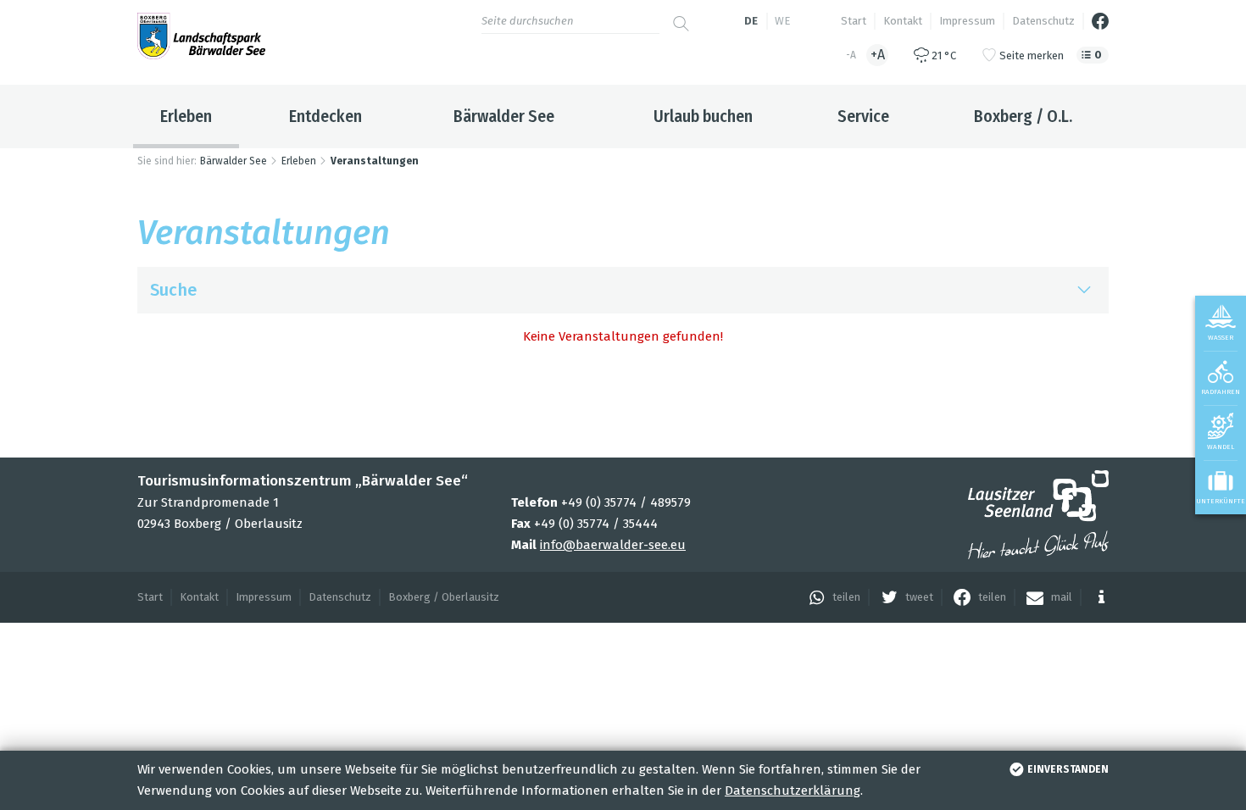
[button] (830, 597)
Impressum (967, 20)
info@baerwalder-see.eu (613, 544)
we (782, 20)
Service (863, 116)
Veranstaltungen (375, 161)
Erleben (186, 116)
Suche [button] (173, 290)
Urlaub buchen (703, 116)
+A (878, 55)
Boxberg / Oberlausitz (443, 597)
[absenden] (680, 17)
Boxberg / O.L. (1023, 116)
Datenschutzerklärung (792, 790)
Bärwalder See (503, 116)
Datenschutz (1043, 20)
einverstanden (1068, 769)
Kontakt (902, 20)
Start (853, 20)
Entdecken (325, 116)
